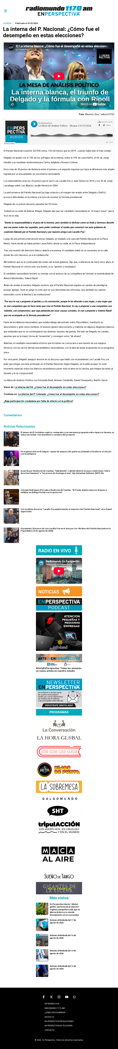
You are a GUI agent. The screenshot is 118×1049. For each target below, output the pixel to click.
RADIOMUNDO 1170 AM (55, 1008)
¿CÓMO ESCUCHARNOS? (55, 1012)
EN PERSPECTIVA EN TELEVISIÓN (58, 1026)
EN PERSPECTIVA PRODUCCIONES (59, 1021)
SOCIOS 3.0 (49, 1017)
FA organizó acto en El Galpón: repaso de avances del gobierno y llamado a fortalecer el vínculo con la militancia (66, 452)
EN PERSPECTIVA (52, 1004)
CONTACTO (49, 1030)
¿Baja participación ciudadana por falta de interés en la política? (38, 401)
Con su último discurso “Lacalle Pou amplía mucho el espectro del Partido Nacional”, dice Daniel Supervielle (66, 510)
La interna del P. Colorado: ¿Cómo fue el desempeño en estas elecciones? (58, 394)
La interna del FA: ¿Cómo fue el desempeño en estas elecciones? (50, 387)
